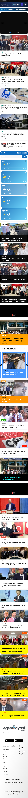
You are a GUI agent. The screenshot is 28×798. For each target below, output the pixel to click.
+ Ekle (24, 156)
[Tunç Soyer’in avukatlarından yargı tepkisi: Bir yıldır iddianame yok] (12, 315)
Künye (4, 759)
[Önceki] (2, 23)
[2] (10, 32)
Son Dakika (22, 751)
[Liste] (20, 153)
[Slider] (23, 153)
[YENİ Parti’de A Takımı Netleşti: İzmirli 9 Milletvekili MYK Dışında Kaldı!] (10, 493)
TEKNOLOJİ (6, 771)
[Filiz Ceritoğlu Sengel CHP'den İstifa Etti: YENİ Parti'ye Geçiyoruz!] (17, 493)
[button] (3, 31)
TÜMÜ (25, 349)
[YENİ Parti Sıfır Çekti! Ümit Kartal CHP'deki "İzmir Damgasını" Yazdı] (15, 315)
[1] (9, 32)
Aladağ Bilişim (20, 791)
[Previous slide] (1, 365)
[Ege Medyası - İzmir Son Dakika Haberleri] (4, 4)
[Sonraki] (25, 23)
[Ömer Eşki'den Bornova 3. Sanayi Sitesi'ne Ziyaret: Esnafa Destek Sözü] (10, 315)
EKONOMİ (5, 774)
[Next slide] (27, 365)
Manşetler (21, 754)
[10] (18, 32)
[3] (11, 32)
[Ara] (22, 4)
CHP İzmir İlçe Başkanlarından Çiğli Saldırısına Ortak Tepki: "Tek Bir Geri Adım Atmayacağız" (15, 145)
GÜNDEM (5, 769)
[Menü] (25, 4)
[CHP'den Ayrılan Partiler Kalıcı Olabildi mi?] (12, 493)
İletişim (5, 752)
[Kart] (18, 153)
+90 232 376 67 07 (16, 794)
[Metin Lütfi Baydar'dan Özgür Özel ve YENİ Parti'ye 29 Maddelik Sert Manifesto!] (14, 489)
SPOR (4, 766)
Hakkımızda (6, 749)
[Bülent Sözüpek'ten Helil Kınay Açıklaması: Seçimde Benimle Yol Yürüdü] (15, 493)
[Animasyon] (25, 153)
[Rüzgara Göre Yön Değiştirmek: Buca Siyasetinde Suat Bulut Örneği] (17, 315)
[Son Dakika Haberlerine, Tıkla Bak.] (2, 9)
